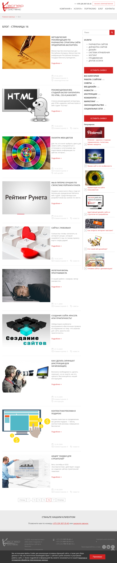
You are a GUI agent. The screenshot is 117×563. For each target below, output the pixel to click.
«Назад (22, 500)
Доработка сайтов (98, 47)
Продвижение (96, 58)
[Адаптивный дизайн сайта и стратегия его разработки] (101, 202)
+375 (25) (63, 544)
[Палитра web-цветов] (26, 153)
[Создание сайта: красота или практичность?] (26, 330)
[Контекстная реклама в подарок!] (26, 426)
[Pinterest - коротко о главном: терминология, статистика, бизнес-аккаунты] (101, 132)
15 (44, 500)
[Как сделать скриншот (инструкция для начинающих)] (26, 376)
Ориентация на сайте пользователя (96, 188)
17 (54, 500)
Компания (65, 8)
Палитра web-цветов (62, 138)
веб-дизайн (58, 173)
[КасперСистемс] (12, 6)
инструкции (59, 401)
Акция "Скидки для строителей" (61, 457)
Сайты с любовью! (61, 228)
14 (39, 500)
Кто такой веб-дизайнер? (97, 249)
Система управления (99, 53)
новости (76, 218)
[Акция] (26, 471)
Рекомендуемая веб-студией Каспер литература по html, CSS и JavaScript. (65, 92)
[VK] (108, 547)
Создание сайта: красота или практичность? (64, 316)
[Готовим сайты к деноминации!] (101, 260)
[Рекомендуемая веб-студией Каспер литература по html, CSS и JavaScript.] (26, 105)
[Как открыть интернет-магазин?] (101, 223)
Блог (100, 8)
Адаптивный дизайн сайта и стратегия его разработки (99, 213)
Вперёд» (60, 500)
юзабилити (92, 97)
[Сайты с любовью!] (26, 243)
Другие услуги (96, 61)
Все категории (91, 76)
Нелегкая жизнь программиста (59, 271)
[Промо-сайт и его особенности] (101, 156)
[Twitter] (104, 547)
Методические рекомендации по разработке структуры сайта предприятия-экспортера (66, 41)
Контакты (110, 8)
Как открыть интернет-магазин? (100, 230)
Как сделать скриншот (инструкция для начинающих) (63, 363)
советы (75, 128)
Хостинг (93, 55)
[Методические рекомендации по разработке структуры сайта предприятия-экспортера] (26, 52)
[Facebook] (113, 547)
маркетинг (91, 101)
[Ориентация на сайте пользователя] (101, 178)
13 (34, 500)
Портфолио (90, 8)
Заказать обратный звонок (103, 4)
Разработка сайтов (98, 44)
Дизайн (92, 50)
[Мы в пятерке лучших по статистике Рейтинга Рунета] (26, 197)
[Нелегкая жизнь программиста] (26, 285)
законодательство (61, 80)
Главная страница (8, 17)
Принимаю (97, 557)
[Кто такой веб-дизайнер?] (101, 241)
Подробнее (56, 63)
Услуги (77, 8)
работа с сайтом (94, 79)
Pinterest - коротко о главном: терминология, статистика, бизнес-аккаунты (99, 142)
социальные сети (94, 108)
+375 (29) (63, 539)
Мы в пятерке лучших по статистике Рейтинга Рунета (65, 184)
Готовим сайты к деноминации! (100, 268)
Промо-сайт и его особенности (100, 166)
